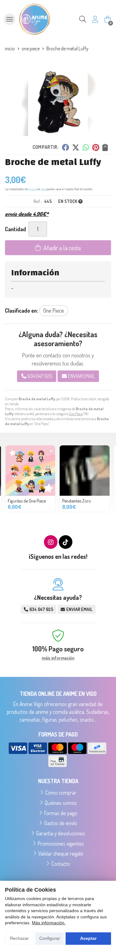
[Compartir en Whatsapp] (86, 147)
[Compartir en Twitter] (75, 147)
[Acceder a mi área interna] (95, 19)
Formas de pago (60, 813)
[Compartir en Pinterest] (95, 147)
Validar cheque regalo (60, 853)
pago (43, 189)
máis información (58, 657)
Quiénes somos (61, 802)
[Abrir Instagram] (51, 542)
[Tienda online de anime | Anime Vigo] (34, 19)
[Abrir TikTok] (65, 542)
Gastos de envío (60, 823)
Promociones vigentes (61, 843)
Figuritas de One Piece (27, 500)
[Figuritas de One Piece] (30, 470)
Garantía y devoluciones (60, 833)
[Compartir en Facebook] (65, 147)
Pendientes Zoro (76, 500)
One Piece (76, 413)
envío (32, 189)
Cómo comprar (60, 792)
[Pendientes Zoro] (85, 470)
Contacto (60, 863)
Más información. (49, 922)
